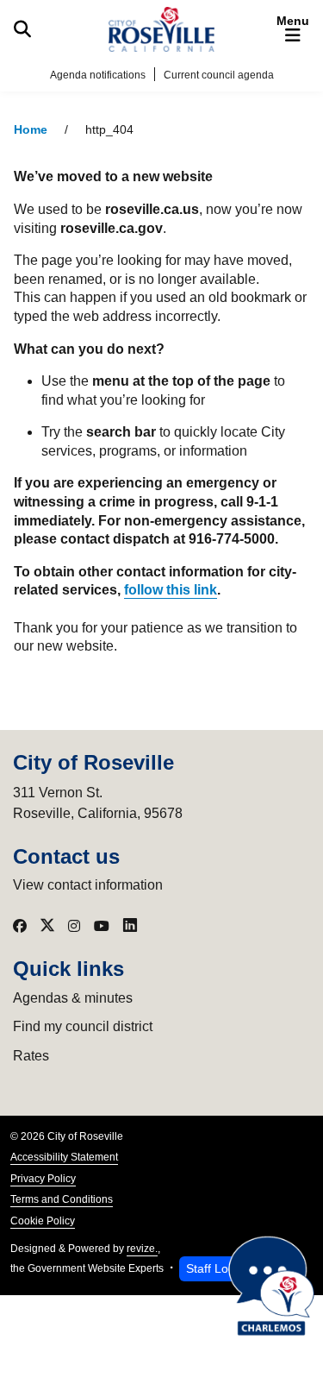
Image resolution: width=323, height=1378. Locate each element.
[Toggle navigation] (293, 29)
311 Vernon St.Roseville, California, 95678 (98, 803)
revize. (142, 1249)
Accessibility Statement (64, 1157)
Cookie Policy (42, 1221)
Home (30, 129)
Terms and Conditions (61, 1199)
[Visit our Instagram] (74, 926)
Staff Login (215, 1268)
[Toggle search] (22, 29)
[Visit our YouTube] (101, 926)
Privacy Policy (43, 1179)
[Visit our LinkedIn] (130, 926)
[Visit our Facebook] (20, 926)
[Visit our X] (47, 926)
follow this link (170, 589)
